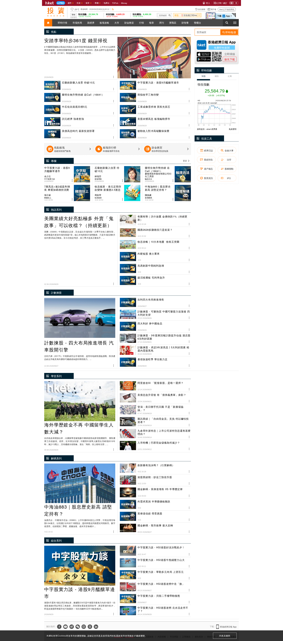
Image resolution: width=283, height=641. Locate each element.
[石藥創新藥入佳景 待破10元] (79, 85)
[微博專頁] (71, 627)
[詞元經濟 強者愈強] (79, 121)
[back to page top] (275, 624)
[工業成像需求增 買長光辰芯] (155, 109)
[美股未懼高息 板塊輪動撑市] (155, 121)
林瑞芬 (98, 176)
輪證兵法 (148, 179)
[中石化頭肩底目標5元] (79, 109)
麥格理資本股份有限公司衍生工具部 (158, 175)
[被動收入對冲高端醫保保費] (155, 133)
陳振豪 (148, 195)
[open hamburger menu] (235, 22)
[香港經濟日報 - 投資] (55, 12)
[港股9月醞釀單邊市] (155, 85)
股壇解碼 (148, 198)
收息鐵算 (98, 198)
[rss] (113, 9)
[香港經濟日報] (49, 3)
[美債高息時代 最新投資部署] (79, 133)
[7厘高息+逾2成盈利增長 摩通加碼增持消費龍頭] (67, 193)
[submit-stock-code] (169, 15)
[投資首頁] (48, 22)
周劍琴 (98, 195)
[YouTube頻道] (65, 627)
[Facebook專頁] (59, 627)
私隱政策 (118, 635)
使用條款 (129, 635)
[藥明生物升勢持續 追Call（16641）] (79, 96)
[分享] (113, 76)
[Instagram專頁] (83, 627)
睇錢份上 (47, 198)
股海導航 (98, 179)
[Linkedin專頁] (96, 627)
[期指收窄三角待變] (155, 96)
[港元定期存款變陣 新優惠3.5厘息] (117, 193)
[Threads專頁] (90, 627)
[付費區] (60, 3)
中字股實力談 (49, 179)
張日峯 (47, 195)
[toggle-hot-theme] (199, 15)
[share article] (72, 180)
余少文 (47, 176)
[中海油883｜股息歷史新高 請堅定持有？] (168, 193)
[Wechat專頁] (77, 627)
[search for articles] (227, 22)
